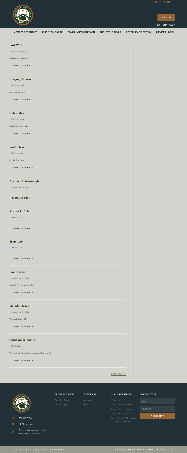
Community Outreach (81, 32)
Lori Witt (15, 45)
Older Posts (118, 374)
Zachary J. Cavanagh (24, 181)
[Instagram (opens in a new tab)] (160, 2)
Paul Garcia (17, 272)
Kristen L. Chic (19, 211)
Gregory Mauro (20, 79)
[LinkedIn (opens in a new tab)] (164, 2)
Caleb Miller (17, 113)
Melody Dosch (19, 306)
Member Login (165, 32)
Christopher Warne (22, 340)
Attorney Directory (138, 32)
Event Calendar (52, 32)
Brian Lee (16, 241)
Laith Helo (16, 147)
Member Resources (25, 32)
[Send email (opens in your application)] (168, 2)
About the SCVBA (110, 32)
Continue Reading (21, 66)
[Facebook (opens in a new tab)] (156, 2)
